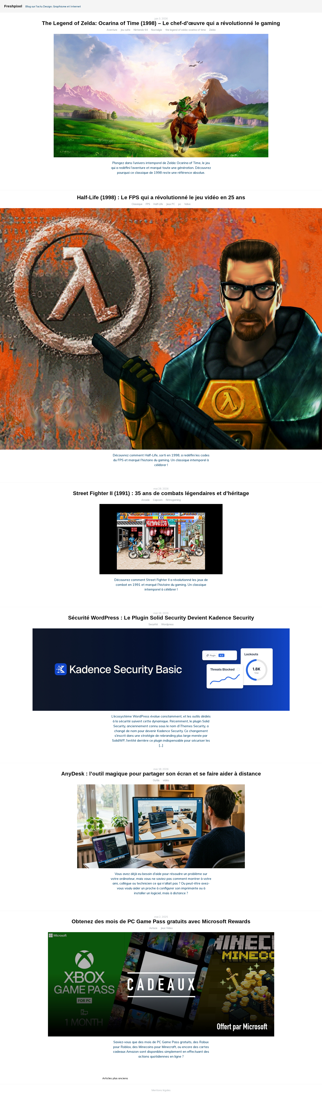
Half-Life (158, 204)
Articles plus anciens (115, 1078)
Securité (153, 624)
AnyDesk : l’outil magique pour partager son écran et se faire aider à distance (161, 774)
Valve (187, 204)
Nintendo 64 (141, 29)
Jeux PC (170, 204)
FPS (148, 204)
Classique (137, 204)
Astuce (153, 928)
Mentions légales (161, 1090)
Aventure (112, 29)
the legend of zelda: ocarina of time (185, 29)
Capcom (158, 499)
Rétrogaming (173, 499)
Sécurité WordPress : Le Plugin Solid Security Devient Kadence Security (161, 618)
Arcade (145, 499)
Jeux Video (167, 928)
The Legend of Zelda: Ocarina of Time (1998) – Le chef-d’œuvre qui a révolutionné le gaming (161, 23)
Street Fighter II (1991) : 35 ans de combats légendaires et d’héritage (161, 493)
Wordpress (167, 624)
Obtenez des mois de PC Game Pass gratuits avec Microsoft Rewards (161, 921)
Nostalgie (156, 29)
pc (179, 204)
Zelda (212, 29)
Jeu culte (125, 29)
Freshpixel (13, 6)
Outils (156, 780)
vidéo (166, 780)
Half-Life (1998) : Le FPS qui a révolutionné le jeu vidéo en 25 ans (161, 197)
